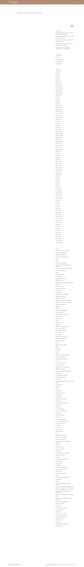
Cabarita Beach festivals (60, 296)
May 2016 (58, 206)
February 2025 (59, 107)
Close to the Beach (59, 312)
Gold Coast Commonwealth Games (63, 355)
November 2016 (59, 194)
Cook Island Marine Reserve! (61, 314)
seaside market (59, 463)
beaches (57, 272)
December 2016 (59, 192)
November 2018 (59, 145)
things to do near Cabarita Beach (62, 501)
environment (58, 334)
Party (57, 433)
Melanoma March (59, 397)
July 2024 (58, 121)
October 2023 (58, 137)
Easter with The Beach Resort (61, 330)
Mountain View (59, 405)
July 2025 (58, 97)
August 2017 (58, 176)
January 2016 (58, 214)
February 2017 (59, 188)
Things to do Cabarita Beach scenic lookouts (65, 489)
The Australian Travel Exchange (62, 477)
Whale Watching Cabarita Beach (62, 524)
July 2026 (58, 72)
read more (12, 48)
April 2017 (58, 184)
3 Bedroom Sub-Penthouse (61, 252)
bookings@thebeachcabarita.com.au (18, 550)
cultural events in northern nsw (62, 326)
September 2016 (59, 198)
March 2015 (58, 234)
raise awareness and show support (63, 453)
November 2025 (59, 89)
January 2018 (58, 165)
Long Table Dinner (59, 384)
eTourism (74, 564)
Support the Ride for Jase (61, 473)
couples (57, 320)
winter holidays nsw (60, 526)
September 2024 (59, 117)
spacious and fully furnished (61, 469)
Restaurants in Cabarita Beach (62, 459)
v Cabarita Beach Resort (60, 518)
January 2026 (58, 85)
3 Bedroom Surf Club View (61, 254)
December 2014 (59, 240)
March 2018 (58, 161)
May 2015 (58, 230)
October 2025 (59, 91)
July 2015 (58, 226)
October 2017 (58, 171)
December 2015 (59, 216)
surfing (57, 475)
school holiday (58, 461)
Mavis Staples (58, 395)
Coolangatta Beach (59, 316)
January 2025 (58, 109)
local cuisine (58, 379)
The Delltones (58, 479)
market (57, 389)
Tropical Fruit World (60, 503)
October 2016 (58, 196)
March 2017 (58, 186)
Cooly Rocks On (59, 318)
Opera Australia (59, 429)
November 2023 (59, 135)
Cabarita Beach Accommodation (62, 294)
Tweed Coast (58, 505)
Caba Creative (58, 290)
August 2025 (58, 95)
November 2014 (59, 242)
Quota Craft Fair (59, 451)
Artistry (57, 259)
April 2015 (58, 232)
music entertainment (60, 409)
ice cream (58, 361)
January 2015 (58, 238)
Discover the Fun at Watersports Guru (22, 41)
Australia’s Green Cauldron (61, 263)
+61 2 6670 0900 (15, 549)
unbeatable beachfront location (62, 516)
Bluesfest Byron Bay (60, 280)
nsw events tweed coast (60, 423)
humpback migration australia (61, 359)
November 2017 (59, 169)
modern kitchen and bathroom (62, 403)
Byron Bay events (59, 286)
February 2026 (59, 83)
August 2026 (58, 70)
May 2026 (58, 77)
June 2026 (58, 74)
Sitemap (10, 564)
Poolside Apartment (60, 447)
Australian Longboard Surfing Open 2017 (64, 268)
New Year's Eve (59, 413)
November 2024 (59, 113)
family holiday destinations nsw (62, 336)
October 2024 (59, 115)
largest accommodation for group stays (63, 371)
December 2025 (59, 87)
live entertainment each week (62, 375)
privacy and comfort (60, 449)
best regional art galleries (61, 278)
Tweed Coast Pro (59, 511)
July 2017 (57, 178)
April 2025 (58, 103)
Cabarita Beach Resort (60, 298)
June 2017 (58, 180)
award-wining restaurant (60, 270)
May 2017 (58, 182)
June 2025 (58, 99)
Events (57, 57)
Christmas (58, 308)
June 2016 (58, 204)
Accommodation (59, 55)
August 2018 (58, 151)
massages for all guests (60, 393)
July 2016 (58, 202)
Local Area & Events (60, 59)
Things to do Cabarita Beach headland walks (64, 487)
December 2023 (59, 133)
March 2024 (58, 129)
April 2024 (58, 127)
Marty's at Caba (59, 391)
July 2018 (57, 153)
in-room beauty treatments (61, 363)
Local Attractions (59, 61)
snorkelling (58, 465)
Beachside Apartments (60, 274)
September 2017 (59, 173)
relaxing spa (58, 457)
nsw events (58, 417)
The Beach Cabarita (57, 564)
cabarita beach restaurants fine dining (63, 302)
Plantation (58, 445)
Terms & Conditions (16, 564)
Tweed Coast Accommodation (62, 507)
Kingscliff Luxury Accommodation (62, 367)
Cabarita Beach (59, 292)
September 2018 (59, 149)
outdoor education (59, 431)
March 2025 (58, 105)
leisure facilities (59, 373)
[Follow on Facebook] (9, 553)
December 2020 (59, 141)
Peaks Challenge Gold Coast (61, 435)
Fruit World (58, 351)
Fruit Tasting (58, 349)
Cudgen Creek (59, 322)
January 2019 (58, 143)
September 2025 (59, 93)
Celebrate (58, 306)
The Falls (57, 481)
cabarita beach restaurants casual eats (63, 300)
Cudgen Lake (58, 324)
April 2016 (58, 208)
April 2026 (58, 79)
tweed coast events (59, 509)
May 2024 (58, 125)
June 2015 (58, 228)
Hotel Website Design (66, 564)
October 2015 (58, 220)
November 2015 (59, 218)
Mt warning (58, 407)
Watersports (58, 522)
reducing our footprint (60, 455)
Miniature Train (59, 401)
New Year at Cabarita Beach (61, 411)
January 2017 (58, 190)
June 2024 (58, 123)
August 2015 (58, 224)
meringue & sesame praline (61, 399)
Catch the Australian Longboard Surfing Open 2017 (26, 76)
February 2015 (59, 236)
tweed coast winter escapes (61, 513)
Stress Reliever (59, 471)
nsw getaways (58, 425)
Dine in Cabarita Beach (60, 328)
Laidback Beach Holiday (60, 369)
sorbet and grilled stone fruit (61, 467)
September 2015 (59, 222)
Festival (57, 342)
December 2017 (59, 167)
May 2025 (58, 101)
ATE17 (57, 261)
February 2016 (59, 212)
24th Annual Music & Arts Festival (62, 250)
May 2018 (58, 157)
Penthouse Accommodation (61, 437)
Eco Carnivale (58, 332)
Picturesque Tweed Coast (61, 439)
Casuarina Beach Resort (60, 304)
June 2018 (58, 155)
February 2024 (59, 131)
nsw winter (58, 427)
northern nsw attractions (60, 415)
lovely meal (58, 386)
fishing (57, 347)
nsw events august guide (61, 419)
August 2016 (58, 200)
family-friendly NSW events (61, 338)
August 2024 (58, 119)
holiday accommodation (60, 357)
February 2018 (59, 163)
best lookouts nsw (59, 276)
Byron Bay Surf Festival (60, 288)
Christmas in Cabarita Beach (61, 310)
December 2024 (59, 111)
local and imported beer (60, 377)
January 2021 (58, 139)
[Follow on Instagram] (11, 553)
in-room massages (59, 365)
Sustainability (58, 63)
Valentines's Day (59, 520)
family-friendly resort (60, 340)
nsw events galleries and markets (62, 421)
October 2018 (58, 147)
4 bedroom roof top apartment (62, 256)
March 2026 (58, 81)
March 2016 (58, 210)
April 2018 (58, 159)
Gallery (57, 353)
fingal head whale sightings (61, 344)
